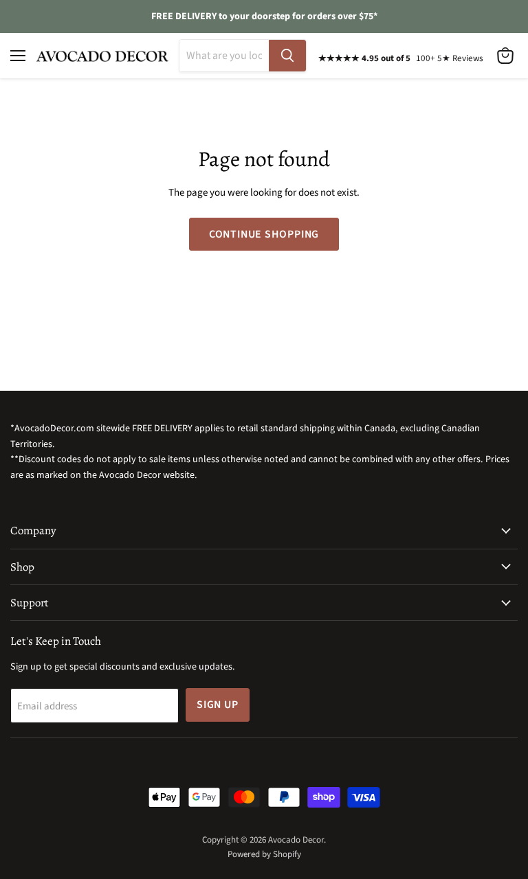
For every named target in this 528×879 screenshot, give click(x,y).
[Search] (287, 55)
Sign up (218, 704)
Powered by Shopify (264, 854)
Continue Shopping (264, 234)
